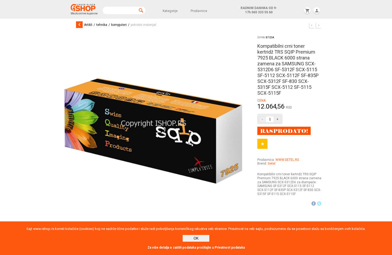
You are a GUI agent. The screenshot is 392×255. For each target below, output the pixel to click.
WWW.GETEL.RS (287, 160)
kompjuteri (119, 25)
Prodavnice (199, 11)
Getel (271, 163)
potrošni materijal (143, 25)
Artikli (88, 25)
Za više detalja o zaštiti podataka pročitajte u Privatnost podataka (196, 247)
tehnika (101, 25)
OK (196, 238)
